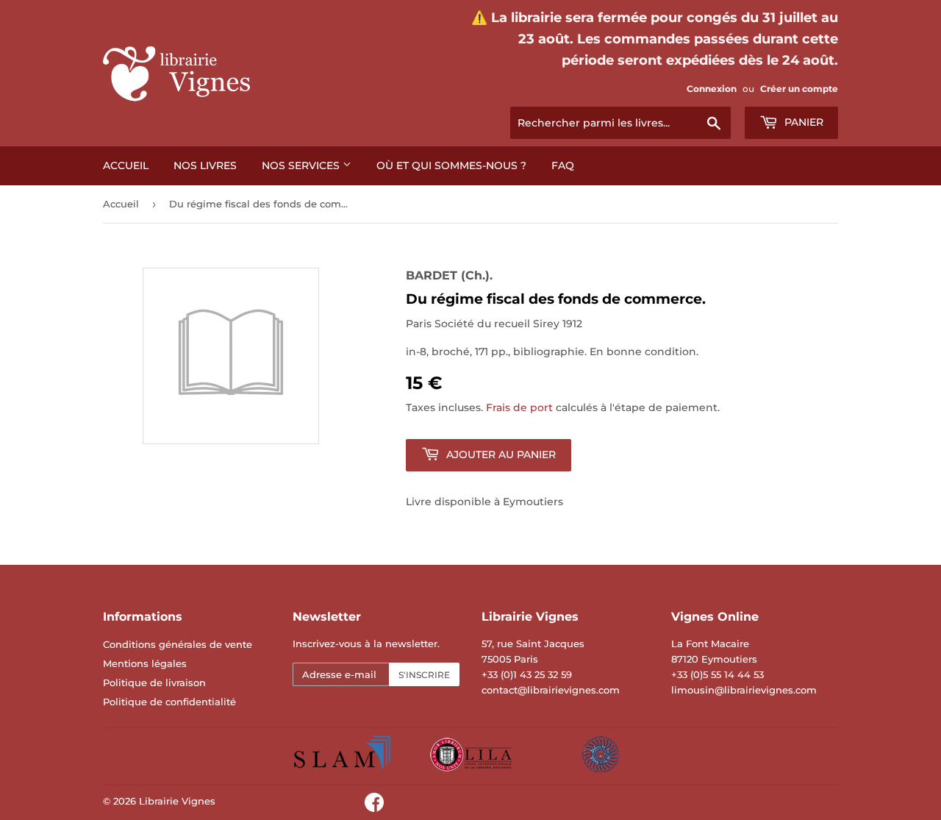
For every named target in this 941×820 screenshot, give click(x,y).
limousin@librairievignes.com (744, 690)
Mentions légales (145, 663)
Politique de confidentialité (169, 701)
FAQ (562, 165)
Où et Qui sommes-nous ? (451, 165)
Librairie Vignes (177, 801)
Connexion (712, 88)
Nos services (302, 165)
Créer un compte (799, 88)
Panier (802, 122)
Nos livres (205, 165)
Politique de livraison (154, 682)
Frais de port (519, 407)
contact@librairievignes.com (551, 690)
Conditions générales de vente (177, 644)
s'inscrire (424, 674)
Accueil (126, 165)
